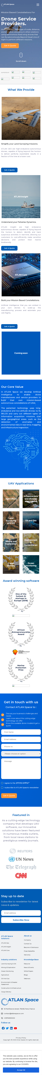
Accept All (21, 1070)
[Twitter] (7, 1028)
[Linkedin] (11, 1028)
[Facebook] (3, 1028)
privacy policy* (22, 783)
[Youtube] (15, 1028)
